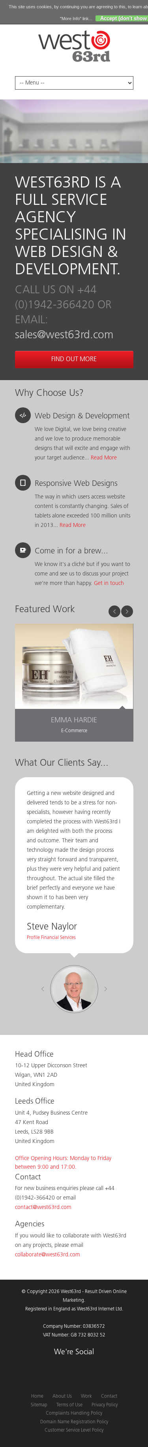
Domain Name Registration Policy (74, 1422)
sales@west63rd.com (64, 335)
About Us (62, 1396)
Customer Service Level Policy (74, 1430)
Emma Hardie (74, 720)
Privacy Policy (105, 1405)
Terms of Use (69, 1405)
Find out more (74, 359)
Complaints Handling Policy (74, 1413)
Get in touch (109, 584)
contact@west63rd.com (43, 1208)
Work (86, 1396)
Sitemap (39, 1405)
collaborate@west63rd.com (47, 1255)
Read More (104, 458)
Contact (109, 1396)
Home (37, 1396)
